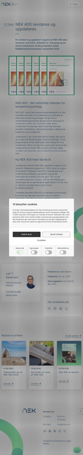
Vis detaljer (41, 240)
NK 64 (43, 121)
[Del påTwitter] (66, 308)
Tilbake (10, 24)
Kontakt (47, 424)
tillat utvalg (56, 234)
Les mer (7, 383)
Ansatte (47, 416)
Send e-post (11, 295)
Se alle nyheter (72, 336)
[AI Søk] (77, 450)
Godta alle (27, 234)
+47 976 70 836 (13, 292)
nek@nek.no (63, 424)
